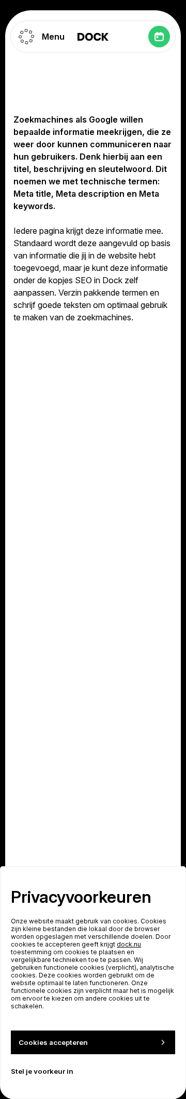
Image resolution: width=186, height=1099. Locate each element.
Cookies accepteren (53, 1042)
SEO (83, 280)
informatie (124, 231)
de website (117, 255)
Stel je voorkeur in (42, 1071)
